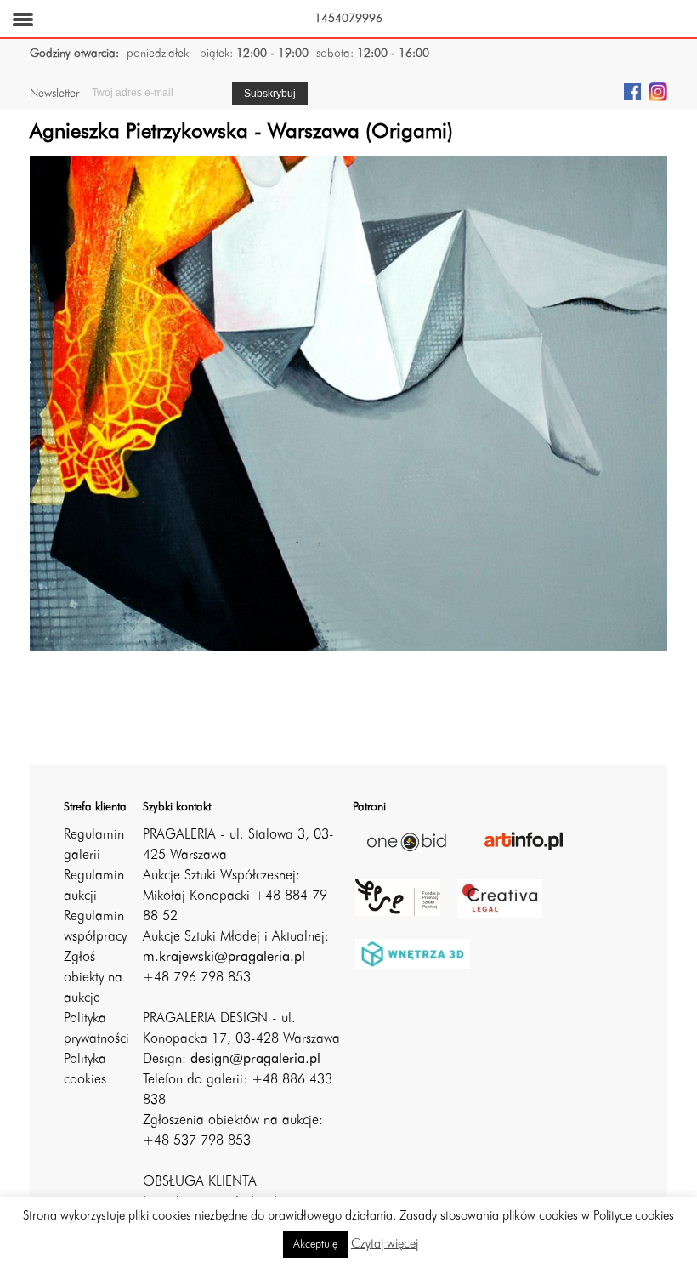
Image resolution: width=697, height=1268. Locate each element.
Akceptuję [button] (315, 1244)
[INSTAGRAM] (658, 91)
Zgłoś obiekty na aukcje (93, 978)
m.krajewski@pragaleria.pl (224, 957)
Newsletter (54, 94)
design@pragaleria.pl (255, 1059)
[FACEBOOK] (632, 91)
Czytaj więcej (384, 1244)
